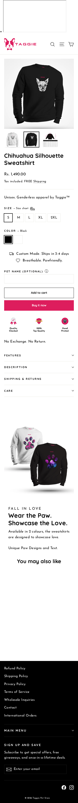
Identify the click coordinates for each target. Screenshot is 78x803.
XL (40, 217)
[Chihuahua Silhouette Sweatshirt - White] (11, 640)
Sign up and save (22, 745)
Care (8, 390)
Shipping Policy (16, 676)
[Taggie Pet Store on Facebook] (64, 787)
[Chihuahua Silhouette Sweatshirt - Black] (6, 640)
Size (17, 208)
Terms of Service (17, 692)
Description (15, 367)
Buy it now (39, 305)
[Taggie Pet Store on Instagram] (71, 787)
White (18, 239)
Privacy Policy (15, 684)
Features (12, 355)
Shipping (39, 181)
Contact (10, 707)
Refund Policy (15, 668)
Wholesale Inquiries (19, 700)
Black (8, 239)
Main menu (15, 730)
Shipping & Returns (23, 378)
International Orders (20, 715)
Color (15, 230)
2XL (54, 217)
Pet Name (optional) (23, 271)
